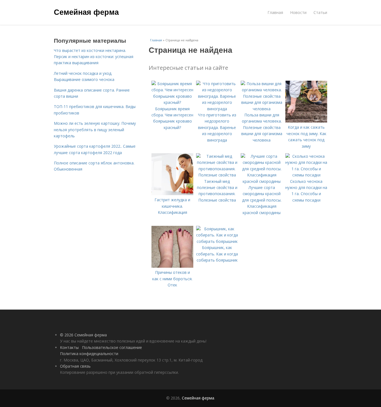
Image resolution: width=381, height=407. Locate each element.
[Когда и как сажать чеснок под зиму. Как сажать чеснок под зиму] (306, 121)
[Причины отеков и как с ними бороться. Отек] (172, 266)
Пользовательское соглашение (112, 347)
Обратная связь (75, 366)
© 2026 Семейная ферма (83, 334)
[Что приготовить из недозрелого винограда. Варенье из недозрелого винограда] (217, 108)
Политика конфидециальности (89, 353)
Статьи (320, 12)
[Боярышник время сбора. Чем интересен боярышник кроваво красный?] (172, 102)
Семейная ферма (86, 11)
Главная (275, 12)
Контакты (69, 347)
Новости (298, 12)
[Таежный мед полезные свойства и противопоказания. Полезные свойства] (217, 175)
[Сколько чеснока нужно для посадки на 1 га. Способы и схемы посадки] (306, 175)
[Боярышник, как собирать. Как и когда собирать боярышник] (217, 241)
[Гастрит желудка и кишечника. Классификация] (172, 193)
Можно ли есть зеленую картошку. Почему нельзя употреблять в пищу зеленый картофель (95, 129)
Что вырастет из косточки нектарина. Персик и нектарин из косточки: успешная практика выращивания (93, 57)
